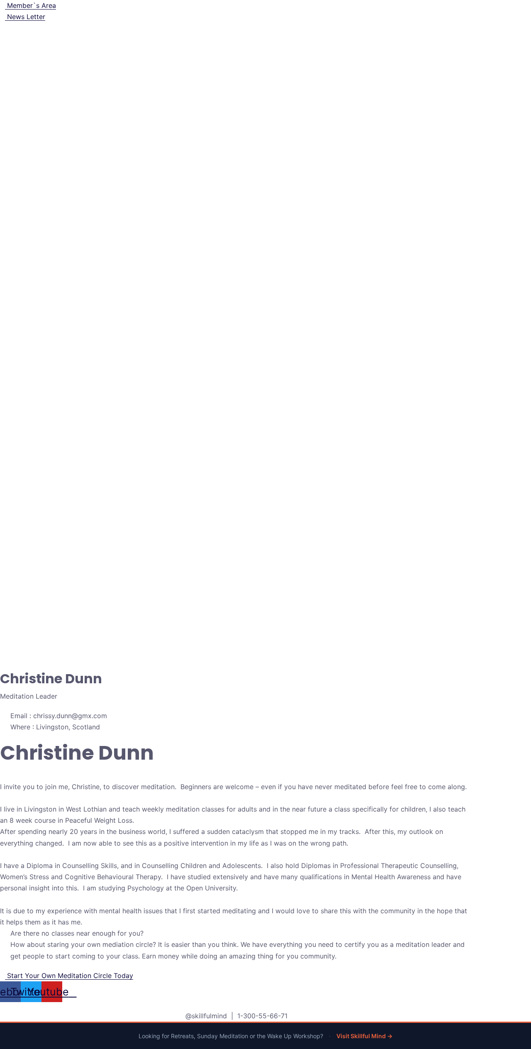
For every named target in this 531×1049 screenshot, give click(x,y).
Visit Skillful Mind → (364, 1035)
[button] (66, 975)
